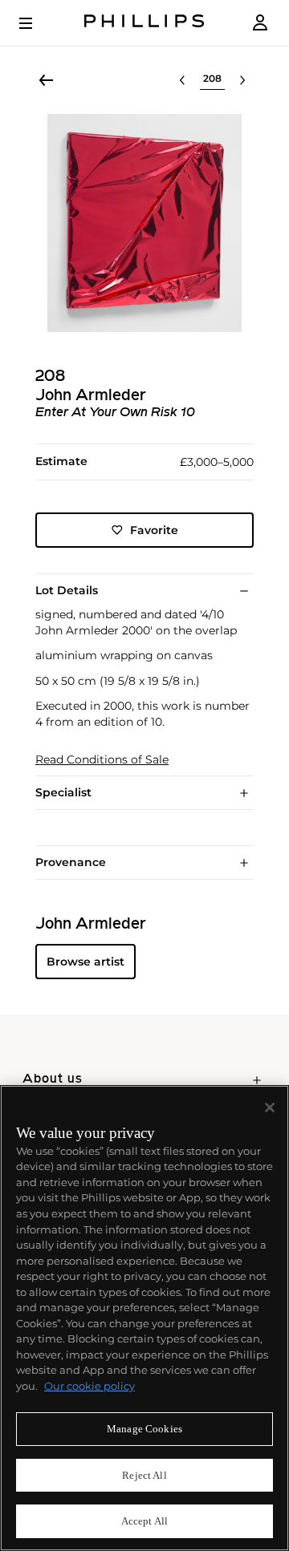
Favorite (154, 530)
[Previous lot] (182, 80)
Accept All (144, 1521)
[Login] (260, 23)
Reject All (144, 1475)
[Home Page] (144, 22)
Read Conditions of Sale (102, 760)
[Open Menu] (37, 23)
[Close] (269, 1107)
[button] (144, 223)
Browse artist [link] (85, 961)
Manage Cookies (144, 1429)
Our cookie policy (89, 1385)
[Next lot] (242, 80)
